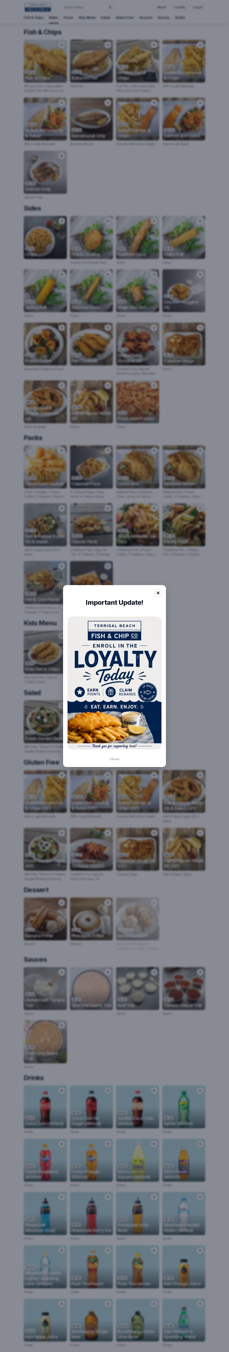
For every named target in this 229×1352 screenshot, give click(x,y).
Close (114, 759)
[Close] (158, 593)
